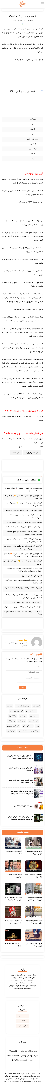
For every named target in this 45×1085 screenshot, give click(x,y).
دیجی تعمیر (23, 716)
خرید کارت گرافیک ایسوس (23, 706)
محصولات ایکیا (34, 716)
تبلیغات (22, 1021)
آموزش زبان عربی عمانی (16, 711)
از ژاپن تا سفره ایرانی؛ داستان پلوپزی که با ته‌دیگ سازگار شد (23, 589)
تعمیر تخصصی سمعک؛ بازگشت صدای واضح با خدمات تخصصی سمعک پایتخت (24, 533)
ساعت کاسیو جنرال (31, 711)
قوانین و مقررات (22, 1026)
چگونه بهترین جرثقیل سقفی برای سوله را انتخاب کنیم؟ (24, 527)
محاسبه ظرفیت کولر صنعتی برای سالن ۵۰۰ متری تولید (24, 522)
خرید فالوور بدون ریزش (13, 726)
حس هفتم (9, 706)
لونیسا (37, 726)
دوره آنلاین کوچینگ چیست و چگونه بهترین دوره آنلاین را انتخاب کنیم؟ (22, 581)
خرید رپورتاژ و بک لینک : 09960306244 (23, 1051)
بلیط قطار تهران (12, 716)
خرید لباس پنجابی (27, 726)
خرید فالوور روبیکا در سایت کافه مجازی (28, 731)
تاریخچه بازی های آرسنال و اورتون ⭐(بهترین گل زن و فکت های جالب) (23, 504)
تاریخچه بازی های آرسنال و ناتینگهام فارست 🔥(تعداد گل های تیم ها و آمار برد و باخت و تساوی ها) (23, 555)
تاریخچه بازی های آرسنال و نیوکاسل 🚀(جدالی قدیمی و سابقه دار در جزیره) (23, 489)
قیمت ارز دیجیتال (16, 21)
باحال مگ (30, 21)
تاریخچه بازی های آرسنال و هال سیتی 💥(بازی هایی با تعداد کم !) (23, 497)
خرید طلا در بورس (33, 721)
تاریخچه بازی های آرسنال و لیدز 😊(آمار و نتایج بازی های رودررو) (22, 562)
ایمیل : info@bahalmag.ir (22, 1060)
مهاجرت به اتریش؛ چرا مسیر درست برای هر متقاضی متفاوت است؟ (25, 516)
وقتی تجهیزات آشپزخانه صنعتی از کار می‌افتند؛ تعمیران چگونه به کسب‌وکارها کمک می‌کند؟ (24, 569)
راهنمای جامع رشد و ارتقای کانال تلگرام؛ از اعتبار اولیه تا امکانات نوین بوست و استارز (24, 596)
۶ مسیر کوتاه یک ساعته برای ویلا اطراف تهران (27, 602)
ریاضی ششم (11, 721)
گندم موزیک (36, 706)
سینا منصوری (22, 640)
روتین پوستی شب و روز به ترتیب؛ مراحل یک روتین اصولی (23, 510)
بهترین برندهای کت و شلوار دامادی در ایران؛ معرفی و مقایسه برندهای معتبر (24, 540)
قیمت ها (24, 21)
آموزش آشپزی (11, 731)
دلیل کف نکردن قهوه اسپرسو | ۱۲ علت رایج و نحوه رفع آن (23, 607)
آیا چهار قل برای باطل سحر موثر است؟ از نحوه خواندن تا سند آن (23, 613)
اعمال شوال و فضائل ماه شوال (32, 575)
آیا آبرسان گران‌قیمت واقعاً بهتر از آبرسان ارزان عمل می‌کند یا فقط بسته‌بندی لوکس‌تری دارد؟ (23, 547)
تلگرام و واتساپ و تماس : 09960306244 (22, 1055)
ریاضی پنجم (21, 721)
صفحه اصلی (22, 1016)
